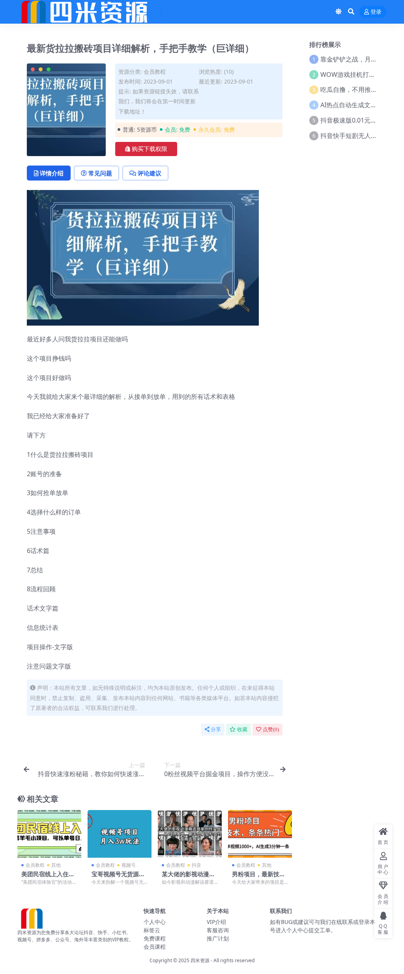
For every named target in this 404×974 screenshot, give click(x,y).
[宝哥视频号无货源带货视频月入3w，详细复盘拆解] (120, 834)
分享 (216, 729)
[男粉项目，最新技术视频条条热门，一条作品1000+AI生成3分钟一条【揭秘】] (260, 834)
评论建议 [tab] (149, 173)
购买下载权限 (149, 149)
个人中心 (155, 922)
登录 (376, 12)
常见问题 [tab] (100, 173)
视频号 (129, 865)
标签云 (152, 930)
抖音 (196, 865)
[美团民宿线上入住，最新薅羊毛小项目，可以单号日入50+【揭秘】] (49, 834)
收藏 (242, 729)
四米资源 (200, 960)
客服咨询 (218, 930)
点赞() (271, 729)
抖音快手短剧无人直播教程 (358, 135)
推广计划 (218, 938)
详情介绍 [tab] (52, 173)
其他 (56, 865)
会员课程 (155, 946)
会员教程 (155, 71)
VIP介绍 (216, 922)
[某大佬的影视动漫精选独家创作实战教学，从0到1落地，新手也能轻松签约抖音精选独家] (190, 834)
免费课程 (155, 938)
